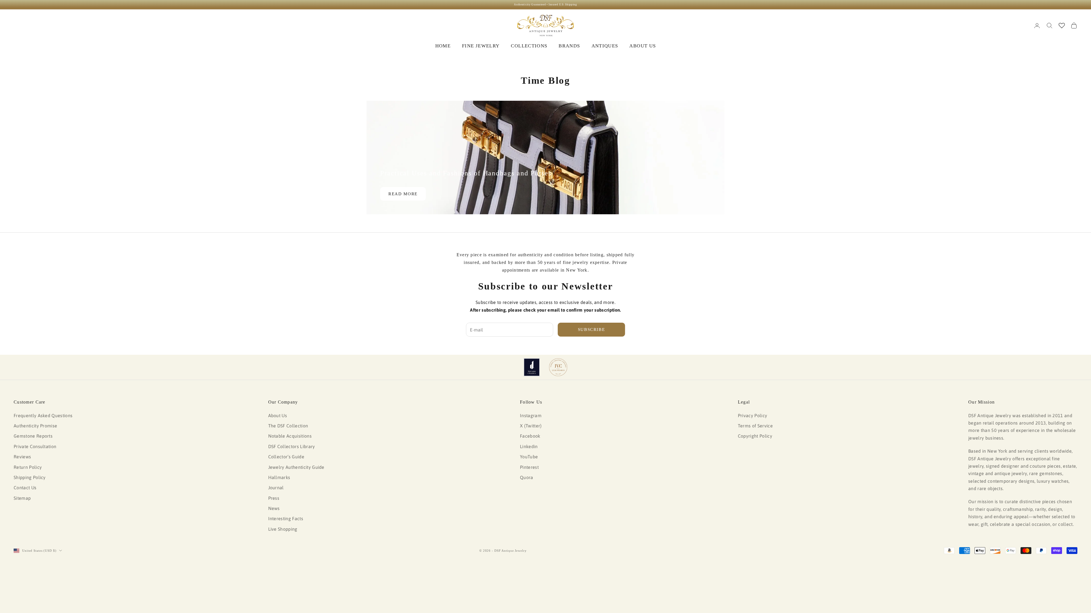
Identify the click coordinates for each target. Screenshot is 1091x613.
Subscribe (591, 329)
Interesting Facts (285, 518)
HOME (443, 46)
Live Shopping (282, 529)
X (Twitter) (531, 425)
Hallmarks (279, 477)
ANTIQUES (605, 46)
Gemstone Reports (33, 435)
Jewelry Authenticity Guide (296, 467)
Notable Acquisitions (290, 435)
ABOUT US (642, 46)
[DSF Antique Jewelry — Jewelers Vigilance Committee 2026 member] (558, 367)
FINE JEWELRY (480, 46)
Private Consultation (35, 446)
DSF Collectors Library (291, 446)
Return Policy (28, 467)
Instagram (531, 415)
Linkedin (529, 446)
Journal (276, 487)
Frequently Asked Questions (43, 415)
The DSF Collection (288, 425)
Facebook (530, 435)
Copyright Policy (755, 435)
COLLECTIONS (529, 46)
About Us (277, 415)
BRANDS (569, 46)
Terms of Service (755, 425)
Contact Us (25, 487)
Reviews (22, 456)
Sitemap (22, 498)
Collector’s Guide (286, 456)
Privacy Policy (752, 415)
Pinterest (529, 467)
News (274, 508)
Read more (403, 194)
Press (274, 498)
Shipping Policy (30, 477)
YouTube (529, 456)
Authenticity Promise (35, 425)
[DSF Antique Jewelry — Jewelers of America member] (532, 367)
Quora (526, 477)
